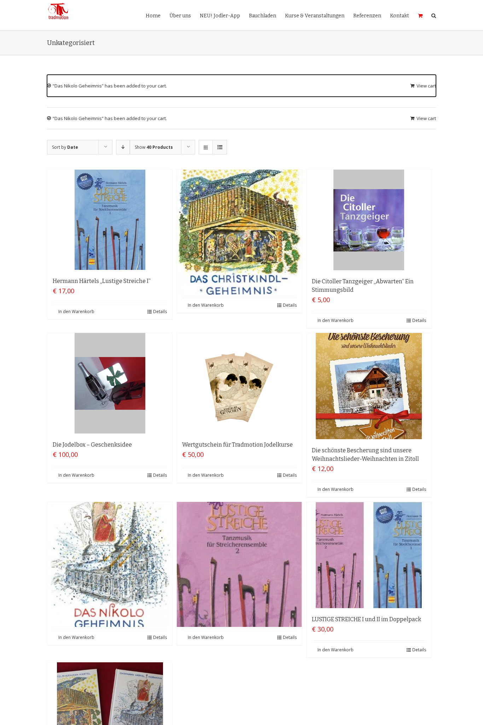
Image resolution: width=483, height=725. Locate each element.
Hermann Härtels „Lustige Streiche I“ (102, 281)
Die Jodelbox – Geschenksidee (92, 444)
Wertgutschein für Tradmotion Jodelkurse (237, 444)
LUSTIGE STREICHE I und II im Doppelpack (366, 619)
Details (160, 311)
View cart (426, 86)
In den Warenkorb (76, 311)
